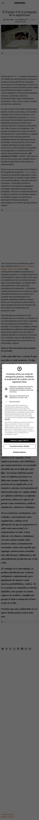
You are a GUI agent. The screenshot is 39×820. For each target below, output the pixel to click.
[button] (19, 401)
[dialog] (19, 410)
